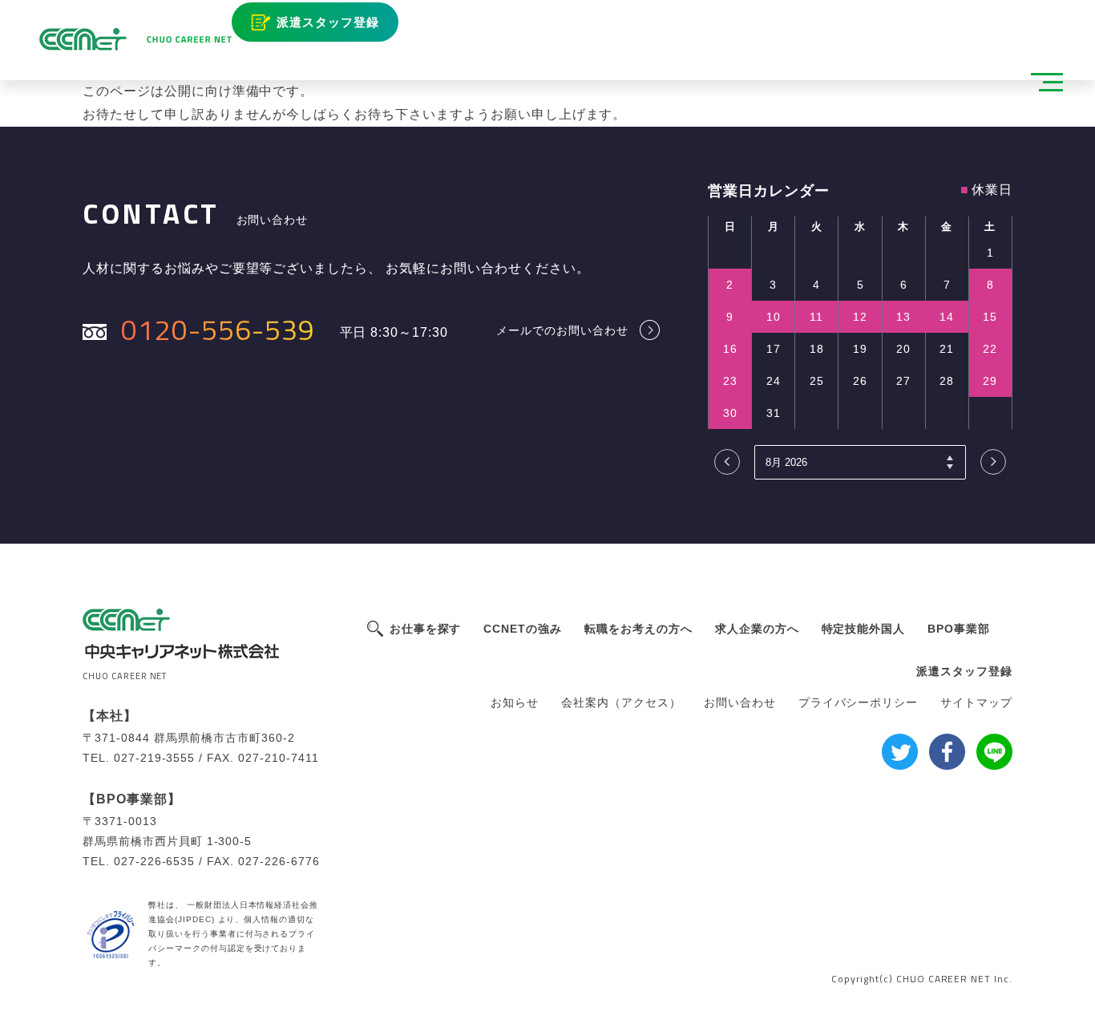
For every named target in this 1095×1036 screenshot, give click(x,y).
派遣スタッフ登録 (328, 22)
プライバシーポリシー (858, 702)
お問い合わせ (740, 702)
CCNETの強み (522, 628)
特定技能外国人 (864, 628)
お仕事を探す (426, 628)
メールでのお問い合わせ (562, 330)
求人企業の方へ (757, 628)
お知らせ (515, 702)
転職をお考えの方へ (638, 628)
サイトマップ (976, 702)
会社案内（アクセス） (621, 702)
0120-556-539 (218, 329)
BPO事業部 (958, 628)
